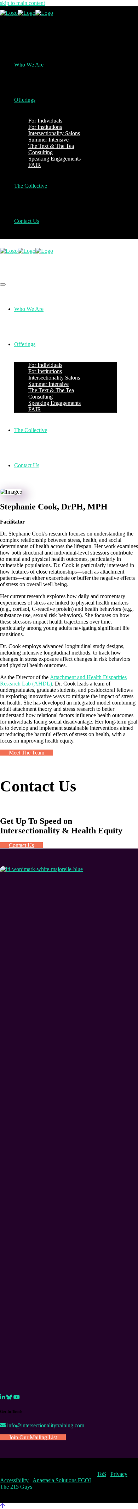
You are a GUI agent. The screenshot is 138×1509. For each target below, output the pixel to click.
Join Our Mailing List (33, 1437)
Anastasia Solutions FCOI (62, 1480)
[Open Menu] (3, 284)
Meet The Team (26, 753)
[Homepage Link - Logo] (26, 13)
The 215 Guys (16, 1487)
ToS (101, 1474)
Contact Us (21, 845)
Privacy (118, 1474)
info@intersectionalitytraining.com (45, 1425)
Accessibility (14, 1480)
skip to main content (22, 3)
